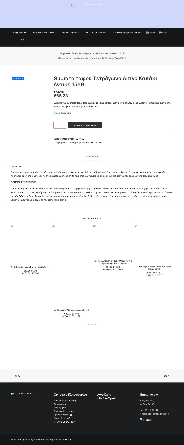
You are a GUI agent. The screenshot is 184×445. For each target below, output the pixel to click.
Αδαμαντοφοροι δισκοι (43, 32)
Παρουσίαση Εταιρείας (65, 400)
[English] (150, 32)
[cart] (28, 40)
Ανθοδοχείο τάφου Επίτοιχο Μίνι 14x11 (30, 267)
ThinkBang (66, 439)
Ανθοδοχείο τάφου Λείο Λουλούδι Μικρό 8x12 (154, 267)
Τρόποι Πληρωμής (62, 418)
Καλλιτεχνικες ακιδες (96, 32)
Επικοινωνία (60, 404)
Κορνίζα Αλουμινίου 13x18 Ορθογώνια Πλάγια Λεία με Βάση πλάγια (113, 262)
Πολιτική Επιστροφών (64, 422)
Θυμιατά (90, 142)
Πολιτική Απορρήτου (64, 411)
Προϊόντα (70, 58)
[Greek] (163, 32)
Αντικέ (99, 142)
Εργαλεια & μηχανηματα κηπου (127, 32)
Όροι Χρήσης (60, 407)
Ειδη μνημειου (19, 32)
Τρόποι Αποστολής (63, 414)
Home (61, 58)
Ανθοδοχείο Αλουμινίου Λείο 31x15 (71, 310)
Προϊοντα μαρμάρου (70, 32)
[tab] (92, 157)
